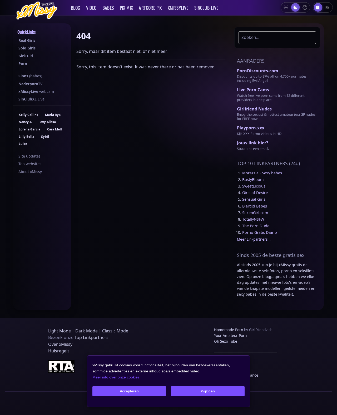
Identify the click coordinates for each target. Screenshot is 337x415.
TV (30, 83)
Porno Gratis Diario (259, 232)
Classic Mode (115, 331)
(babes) (30, 75)
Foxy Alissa (47, 122)
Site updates (29, 156)
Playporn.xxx (250, 128)
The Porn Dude (255, 225)
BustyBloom (253, 179)
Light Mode (59, 331)
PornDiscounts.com (257, 71)
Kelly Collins (28, 115)
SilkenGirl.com (255, 212)
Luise (23, 143)
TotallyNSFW (253, 219)
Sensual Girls (253, 199)
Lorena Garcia (29, 129)
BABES (108, 7)
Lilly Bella (26, 136)
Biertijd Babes (254, 206)
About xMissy (30, 171)
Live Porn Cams (253, 90)
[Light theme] (286, 7)
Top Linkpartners (91, 337)
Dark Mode (86, 331)
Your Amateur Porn (230, 335)
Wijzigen (208, 391)
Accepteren (129, 391)
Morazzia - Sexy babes (262, 172)
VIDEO (91, 7)
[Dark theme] (295, 7)
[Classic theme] (305, 7)
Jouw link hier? (252, 143)
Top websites (29, 163)
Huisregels (59, 351)
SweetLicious (253, 186)
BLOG (75, 7)
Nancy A (25, 122)
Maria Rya (53, 115)
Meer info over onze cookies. (116, 377)
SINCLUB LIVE (206, 7)
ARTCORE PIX (150, 7)
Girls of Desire (255, 192)
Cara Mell (54, 129)
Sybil (45, 136)
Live (31, 99)
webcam (36, 91)
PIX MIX (126, 7)
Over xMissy (60, 344)
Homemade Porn (228, 329)
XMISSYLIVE (178, 7)
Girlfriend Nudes (254, 109)
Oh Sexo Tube (225, 341)
